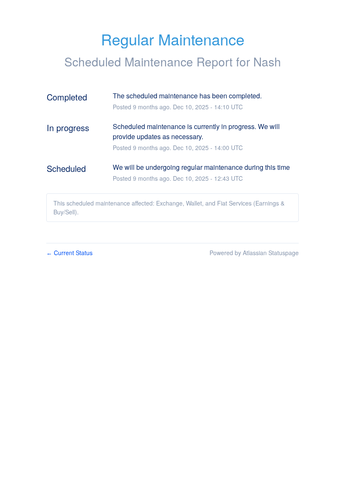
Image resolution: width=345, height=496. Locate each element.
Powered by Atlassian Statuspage (254, 252)
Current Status (69, 252)
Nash (267, 61)
